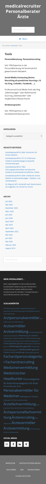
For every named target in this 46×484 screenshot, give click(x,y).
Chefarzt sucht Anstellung (14, 352)
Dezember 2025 (11, 208)
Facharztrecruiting (19, 362)
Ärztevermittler (24, 422)
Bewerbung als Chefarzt (28, 335)
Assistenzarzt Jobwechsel (11, 336)
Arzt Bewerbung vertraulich (12, 308)
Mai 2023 (9, 225)
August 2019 (10, 248)
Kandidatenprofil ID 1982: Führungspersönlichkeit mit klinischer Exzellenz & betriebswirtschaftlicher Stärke (22, 169)
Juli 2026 (8, 201)
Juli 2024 (8, 215)
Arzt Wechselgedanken (35, 332)
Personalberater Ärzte (12, 386)
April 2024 (9, 221)
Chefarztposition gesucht (13, 343)
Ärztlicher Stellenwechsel (11, 432)
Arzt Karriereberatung (17, 311)
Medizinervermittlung (21, 367)
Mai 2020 (9, 241)
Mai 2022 (9, 235)
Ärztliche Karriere (35, 429)
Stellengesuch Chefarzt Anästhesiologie (15, 400)
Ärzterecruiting (23, 417)
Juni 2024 (9, 218)
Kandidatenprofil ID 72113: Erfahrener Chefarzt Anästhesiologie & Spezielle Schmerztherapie (20, 161)
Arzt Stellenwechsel (17, 322)
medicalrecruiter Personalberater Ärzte (23, 11)
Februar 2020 (10, 245)
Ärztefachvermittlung (20, 404)
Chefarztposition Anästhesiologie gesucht (26, 341)
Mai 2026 (9, 205)
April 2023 (9, 228)
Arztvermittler (14, 326)
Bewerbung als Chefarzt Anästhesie (14, 338)
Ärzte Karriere (15, 408)
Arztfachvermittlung (27, 308)
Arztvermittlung (16, 331)
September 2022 (11, 231)
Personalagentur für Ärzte (25, 383)
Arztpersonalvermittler (22, 317)
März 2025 (9, 211)
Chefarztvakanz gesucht (32, 352)
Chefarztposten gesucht (20, 346)
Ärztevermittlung (16, 428)
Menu (24, 39)
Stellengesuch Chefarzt (29, 396)
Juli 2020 (8, 238)
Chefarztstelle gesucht (29, 349)
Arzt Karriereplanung (30, 311)
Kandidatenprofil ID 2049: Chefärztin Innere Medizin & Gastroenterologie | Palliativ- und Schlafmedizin (22, 178)
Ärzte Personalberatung (26, 408)
